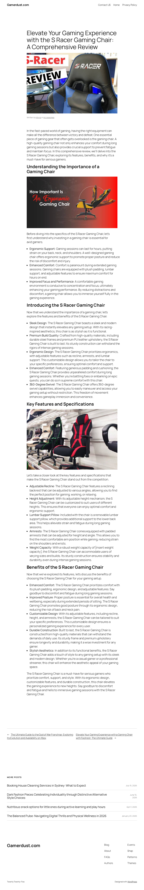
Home (116, 4)
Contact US (104, 4)
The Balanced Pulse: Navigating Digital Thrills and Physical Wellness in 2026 (56, 816)
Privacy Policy (129, 4)
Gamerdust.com (18, 5)
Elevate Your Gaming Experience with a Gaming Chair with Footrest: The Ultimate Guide (104, 736)
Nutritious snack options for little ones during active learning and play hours (56, 807)
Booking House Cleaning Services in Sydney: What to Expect (46, 785)
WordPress (132, 881)
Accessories (48, 117)
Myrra (38, 117)
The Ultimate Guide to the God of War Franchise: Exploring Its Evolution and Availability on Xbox (40, 736)
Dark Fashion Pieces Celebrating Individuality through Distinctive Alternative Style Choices (57, 796)
